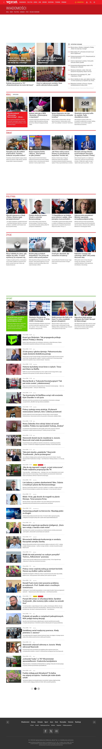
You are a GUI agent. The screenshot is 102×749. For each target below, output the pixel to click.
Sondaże (22, 12)
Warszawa (15, 94)
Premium (63, 2)
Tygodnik (57, 2)
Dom (40, 2)
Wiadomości (22, 2)
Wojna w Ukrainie (34, 12)
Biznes (35, 2)
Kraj (7, 12)
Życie (27, 12)
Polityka (29, 2)
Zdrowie (44, 2)
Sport (9, 298)
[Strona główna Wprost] (11, 2)
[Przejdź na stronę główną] (3, 2)
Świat (11, 12)
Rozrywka (51, 2)
